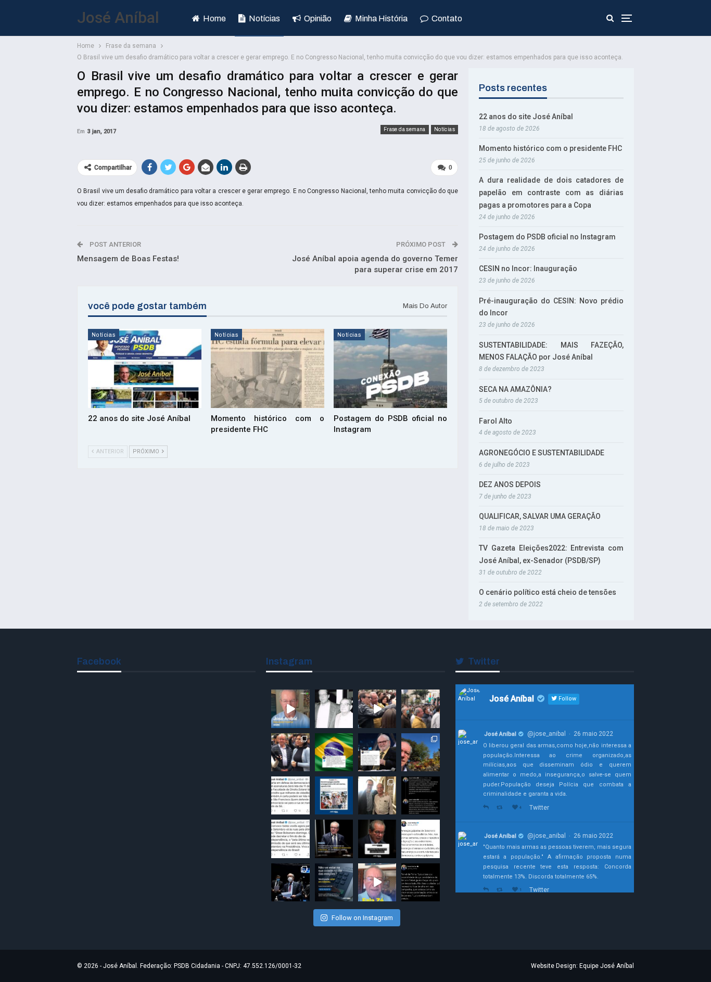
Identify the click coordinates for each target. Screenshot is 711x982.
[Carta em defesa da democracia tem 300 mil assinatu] (290, 795)
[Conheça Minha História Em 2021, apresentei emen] (290, 882)
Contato (446, 18)
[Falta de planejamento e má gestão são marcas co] (334, 795)
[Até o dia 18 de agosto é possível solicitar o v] (334, 882)
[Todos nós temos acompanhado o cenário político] (377, 839)
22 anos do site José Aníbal (526, 116)
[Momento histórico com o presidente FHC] (267, 369)
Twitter (539, 807)
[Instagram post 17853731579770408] (377, 882)
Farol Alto (495, 421)
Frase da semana (405, 129)
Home (214, 18)
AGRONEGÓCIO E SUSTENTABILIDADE (541, 453)
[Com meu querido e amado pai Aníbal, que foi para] (334, 709)
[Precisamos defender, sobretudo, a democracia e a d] (334, 839)
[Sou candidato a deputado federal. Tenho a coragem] (290, 709)
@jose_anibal (546, 733)
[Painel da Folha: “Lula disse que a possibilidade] (420, 882)
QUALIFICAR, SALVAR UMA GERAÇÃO (540, 516)
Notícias (264, 18)
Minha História (381, 18)
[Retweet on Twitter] (502, 808)
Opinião (318, 18)
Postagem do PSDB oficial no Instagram (547, 237)
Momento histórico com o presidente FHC (550, 148)
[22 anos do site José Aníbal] (144, 369)
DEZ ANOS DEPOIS (510, 484)
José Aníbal (118, 17)
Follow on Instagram (362, 918)
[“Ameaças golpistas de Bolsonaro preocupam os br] (420, 795)
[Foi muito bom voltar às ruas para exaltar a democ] (377, 709)
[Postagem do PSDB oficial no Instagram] (390, 369)
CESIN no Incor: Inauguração (528, 268)
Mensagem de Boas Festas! (128, 258)
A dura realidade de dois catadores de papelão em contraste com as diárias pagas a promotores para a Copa (551, 192)
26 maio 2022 (593, 733)
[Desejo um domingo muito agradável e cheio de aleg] (420, 752)
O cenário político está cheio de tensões (547, 592)
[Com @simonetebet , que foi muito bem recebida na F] (290, 752)
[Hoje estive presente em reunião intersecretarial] (377, 795)
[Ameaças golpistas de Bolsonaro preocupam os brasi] (420, 839)
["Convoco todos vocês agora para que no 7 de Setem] (290, 839)
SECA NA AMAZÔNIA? (515, 389)
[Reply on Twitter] (487, 808)
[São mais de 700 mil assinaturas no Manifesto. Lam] (334, 752)
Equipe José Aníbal (606, 966)
